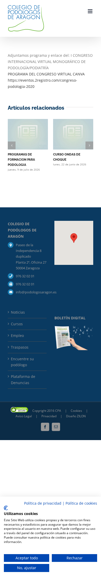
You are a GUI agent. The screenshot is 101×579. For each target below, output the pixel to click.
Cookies (77, 410)
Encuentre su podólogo (22, 362)
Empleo (17, 335)
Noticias (18, 312)
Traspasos (19, 347)
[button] (12, 145)
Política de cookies (81, 503)
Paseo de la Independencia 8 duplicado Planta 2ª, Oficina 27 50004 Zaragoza (31, 256)
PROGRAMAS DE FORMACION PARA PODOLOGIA (21, 160)
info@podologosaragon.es (31, 292)
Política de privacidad (42, 503)
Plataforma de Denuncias (23, 379)
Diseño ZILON (76, 416)
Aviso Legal (24, 416)
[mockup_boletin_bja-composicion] (73, 327)
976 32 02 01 (25, 276)
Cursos (17, 323)
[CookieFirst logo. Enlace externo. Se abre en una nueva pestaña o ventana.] (6, 508)
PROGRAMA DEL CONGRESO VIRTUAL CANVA (46, 74)
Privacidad (49, 416)
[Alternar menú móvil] (90, 11)
